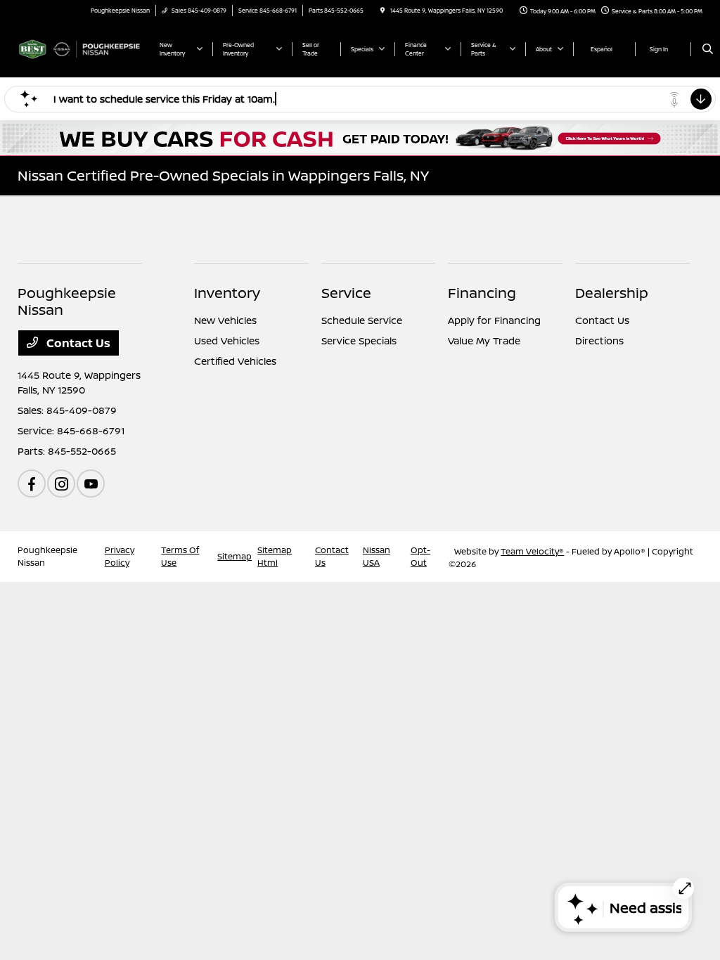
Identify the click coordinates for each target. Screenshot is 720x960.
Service (346, 292)
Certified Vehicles (235, 361)
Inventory (227, 292)
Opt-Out (420, 556)
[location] (382, 10)
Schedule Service (361, 320)
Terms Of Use (180, 556)
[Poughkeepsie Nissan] (81, 48)
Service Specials (359, 340)
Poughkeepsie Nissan (47, 556)
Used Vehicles (226, 340)
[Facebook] (32, 483)
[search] (707, 49)
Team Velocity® (532, 551)
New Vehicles (225, 320)
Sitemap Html (274, 556)
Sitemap (234, 556)
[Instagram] (61, 483)
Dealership (611, 292)
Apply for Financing (494, 320)
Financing (482, 292)
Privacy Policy (119, 556)
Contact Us (77, 343)
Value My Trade (484, 340)
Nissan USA (376, 556)
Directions (599, 340)
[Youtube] (91, 483)
